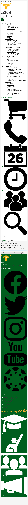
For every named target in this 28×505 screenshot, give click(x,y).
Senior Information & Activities (14, 69)
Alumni (9, 37)
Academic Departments (12, 40)
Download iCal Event (20, 248)
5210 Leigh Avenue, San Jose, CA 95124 (11, 265)
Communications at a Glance (14, 87)
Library (8, 46)
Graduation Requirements (13, 42)
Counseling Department (13, 50)
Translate (12, 240)
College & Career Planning (13, 53)
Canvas (5, 407)
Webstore (9, 92)
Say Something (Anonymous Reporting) (17, 80)
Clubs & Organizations (12, 60)
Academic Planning (11, 52)
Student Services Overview (13, 49)
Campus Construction (12, 33)
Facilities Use (10, 34)
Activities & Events (11, 57)
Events (2, 250)
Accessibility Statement (9, 400)
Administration (7, 401)
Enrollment (9, 36)
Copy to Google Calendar (7, 248)
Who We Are (10, 24)
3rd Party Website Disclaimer (11, 399)
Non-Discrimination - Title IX (11, 397)
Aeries (5, 406)
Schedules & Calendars (12, 27)
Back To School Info (12, 68)
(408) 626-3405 (4, 267)
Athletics (9, 59)
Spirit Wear (9, 77)
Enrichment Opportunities (13, 76)
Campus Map (10, 30)
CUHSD (6, 403)
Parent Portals (10, 85)
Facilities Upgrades (8, 404)
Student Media (10, 63)
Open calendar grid (18, 253)
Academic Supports (11, 44)
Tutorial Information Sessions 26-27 (15, 73)
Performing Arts (11, 62)
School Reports (10, 26)
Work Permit (10, 79)
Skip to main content (6, 1)
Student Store (10, 64)
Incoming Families (11, 89)
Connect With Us (11, 29)
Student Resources (11, 70)
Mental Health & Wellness (13, 54)
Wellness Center (11, 75)
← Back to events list (7, 253)
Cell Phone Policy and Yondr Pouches (16, 31)
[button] (9, 23)
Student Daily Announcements (14, 72)
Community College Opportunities (15, 43)
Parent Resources (11, 86)
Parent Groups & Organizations (14, 90)
